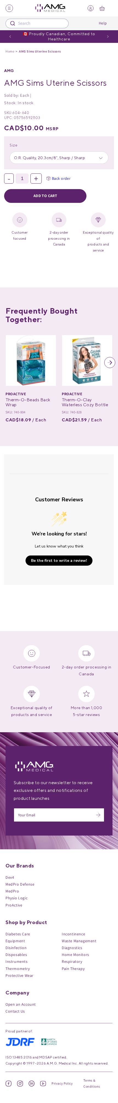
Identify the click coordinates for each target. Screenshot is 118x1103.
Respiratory (72, 961)
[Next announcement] (108, 37)
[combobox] (37, 23)
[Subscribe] (98, 815)
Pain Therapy (73, 968)
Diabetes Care (17, 933)
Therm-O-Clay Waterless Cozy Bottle (85, 402)
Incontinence (73, 933)
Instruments (16, 961)
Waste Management (79, 940)
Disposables (16, 954)
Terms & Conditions (91, 1083)
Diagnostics (72, 947)
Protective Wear (19, 975)
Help (103, 23)
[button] (7, 362)
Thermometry (17, 968)
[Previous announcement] (10, 37)
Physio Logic (16, 897)
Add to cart (45, 195)
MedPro (12, 891)
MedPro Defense (19, 884)
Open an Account (20, 1004)
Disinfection (16, 947)
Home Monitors (75, 954)
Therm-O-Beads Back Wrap (27, 402)
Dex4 (9, 877)
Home (9, 51)
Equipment (15, 940)
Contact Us (15, 1011)
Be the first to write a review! (59, 560)
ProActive (13, 905)
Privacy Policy (62, 1083)
